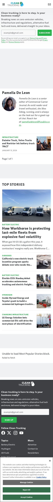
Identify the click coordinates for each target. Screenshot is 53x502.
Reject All (26, 490)
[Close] (50, 461)
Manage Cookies (26, 482)
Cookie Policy (41, 477)
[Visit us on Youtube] (21, 432)
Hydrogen (7, 295)
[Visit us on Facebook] (3, 432)
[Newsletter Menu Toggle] (49, 4)
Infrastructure (10, 137)
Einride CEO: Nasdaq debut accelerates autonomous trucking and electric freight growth (16, 281)
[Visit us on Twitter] (9, 432)
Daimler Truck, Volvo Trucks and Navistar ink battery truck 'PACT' (18, 143)
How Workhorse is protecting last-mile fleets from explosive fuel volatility (26, 232)
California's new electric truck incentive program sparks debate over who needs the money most (17, 261)
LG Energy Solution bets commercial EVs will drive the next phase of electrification (17, 320)
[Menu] (3, 4)
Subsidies (7, 255)
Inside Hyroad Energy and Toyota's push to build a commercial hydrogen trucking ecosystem (18, 301)
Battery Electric (10, 224)
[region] (26, 479)
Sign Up (9, 420)
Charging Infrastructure (15, 314)
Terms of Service (14, 42)
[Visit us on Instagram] (15, 432)
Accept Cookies (26, 497)
